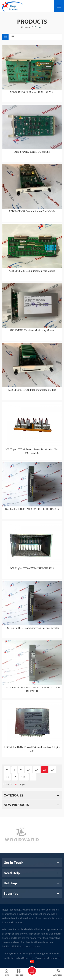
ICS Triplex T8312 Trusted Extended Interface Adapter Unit (32, 749)
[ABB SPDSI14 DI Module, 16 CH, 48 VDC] (32, 67)
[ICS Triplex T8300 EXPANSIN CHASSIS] (32, 543)
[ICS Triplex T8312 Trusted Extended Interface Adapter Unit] (32, 722)
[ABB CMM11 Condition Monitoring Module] (32, 305)
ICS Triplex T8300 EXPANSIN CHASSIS (32, 568)
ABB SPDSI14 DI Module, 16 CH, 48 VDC (32, 92)
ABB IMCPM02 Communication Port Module (32, 211)
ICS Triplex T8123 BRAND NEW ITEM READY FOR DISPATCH (32, 689)
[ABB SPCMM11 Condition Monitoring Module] (32, 365)
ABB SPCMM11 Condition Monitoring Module (32, 390)
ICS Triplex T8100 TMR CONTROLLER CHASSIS (32, 509)
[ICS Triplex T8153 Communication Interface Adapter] (32, 603)
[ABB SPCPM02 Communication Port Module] (32, 246)
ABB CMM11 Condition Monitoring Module (31, 330)
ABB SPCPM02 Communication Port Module (32, 271)
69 (7, 777)
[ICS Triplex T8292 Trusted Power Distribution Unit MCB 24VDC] (32, 424)
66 (36, 770)
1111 (24, 777)
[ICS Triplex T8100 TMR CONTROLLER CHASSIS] (32, 484)
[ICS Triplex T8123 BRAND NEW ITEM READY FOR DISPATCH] (32, 662)
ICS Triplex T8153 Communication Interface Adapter (32, 628)
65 (28, 770)
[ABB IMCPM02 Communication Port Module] (32, 186)
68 (52, 770)
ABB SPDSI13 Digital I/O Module (32, 151)
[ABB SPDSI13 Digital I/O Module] (32, 127)
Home (27, 27)
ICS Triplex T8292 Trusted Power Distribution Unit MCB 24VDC (32, 451)
